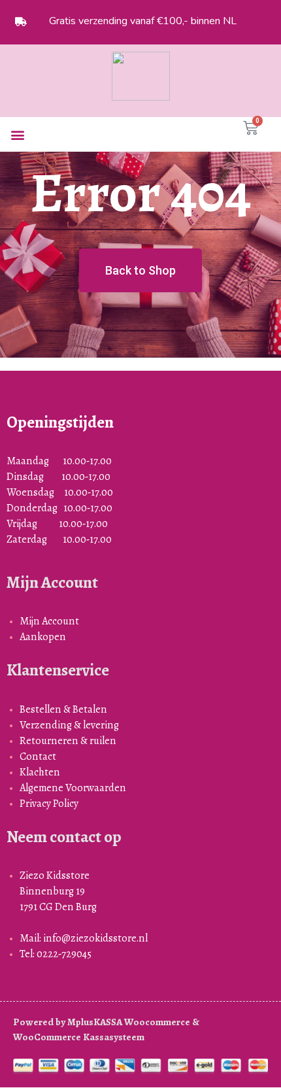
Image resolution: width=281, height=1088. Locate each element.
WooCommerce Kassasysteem (78, 1037)
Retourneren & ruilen (68, 740)
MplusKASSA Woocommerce (128, 1022)
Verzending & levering (69, 725)
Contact (38, 756)
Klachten (40, 772)
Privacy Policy (49, 803)
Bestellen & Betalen (63, 709)
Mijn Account (49, 621)
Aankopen (43, 636)
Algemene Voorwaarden (73, 787)
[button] (17, 134)
